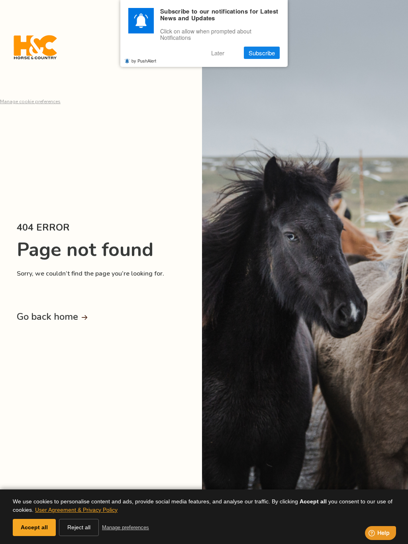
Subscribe (262, 53)
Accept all (34, 527)
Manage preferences (125, 527)
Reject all (78, 527)
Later (217, 53)
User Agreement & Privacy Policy (76, 510)
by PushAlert (143, 60)
